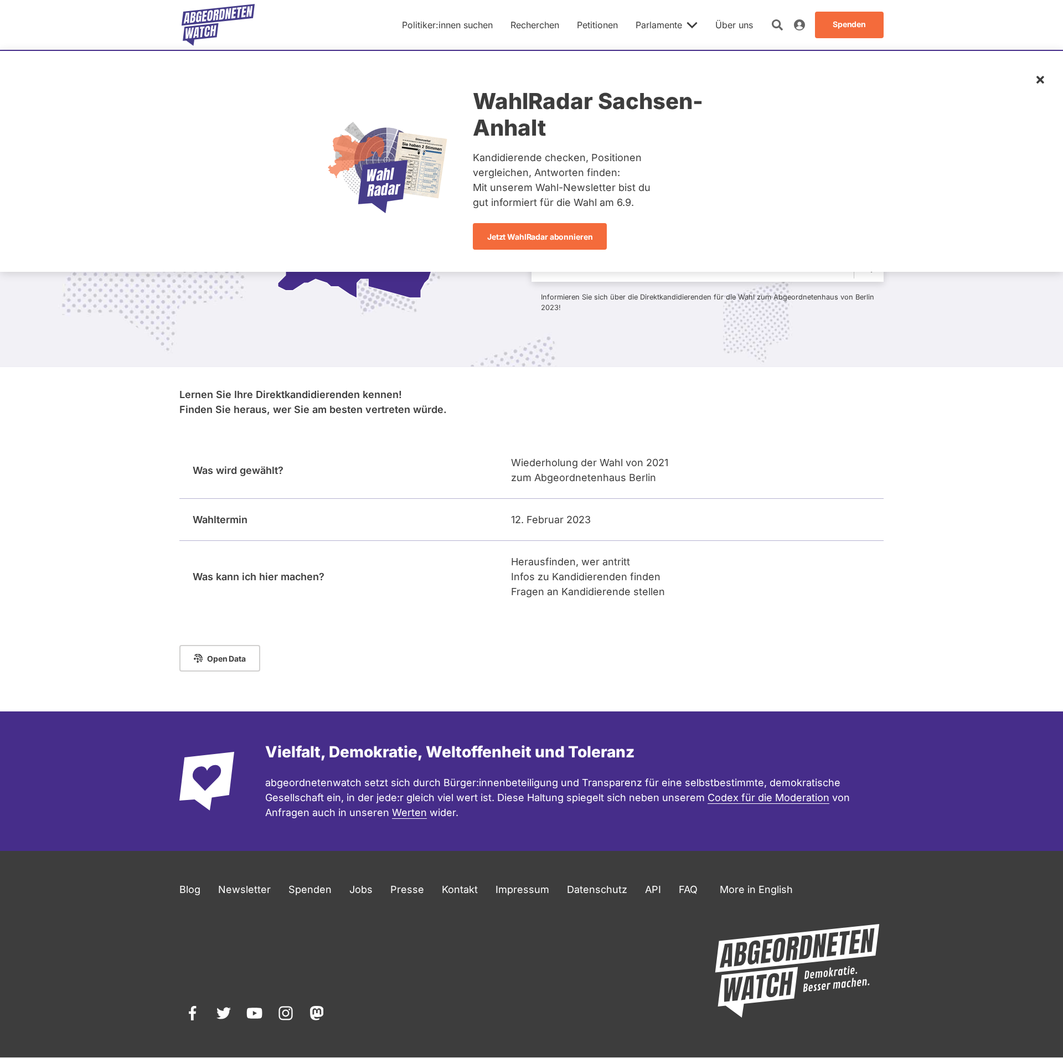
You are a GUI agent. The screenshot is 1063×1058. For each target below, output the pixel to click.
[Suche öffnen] (777, 25)
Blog (189, 889)
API (653, 889)
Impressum (522, 889)
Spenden (310, 889)
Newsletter (244, 889)
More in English (756, 889)
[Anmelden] (799, 25)
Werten (409, 812)
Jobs (361, 889)
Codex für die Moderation (768, 797)
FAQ (688, 889)
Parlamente (659, 24)
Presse (407, 889)
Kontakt (460, 889)
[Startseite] (218, 25)
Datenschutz (597, 889)
